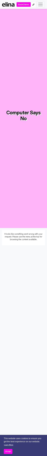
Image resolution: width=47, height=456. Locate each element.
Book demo (23, 4)
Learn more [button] (8, 445)
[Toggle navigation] (40, 4)
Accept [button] (8, 451)
